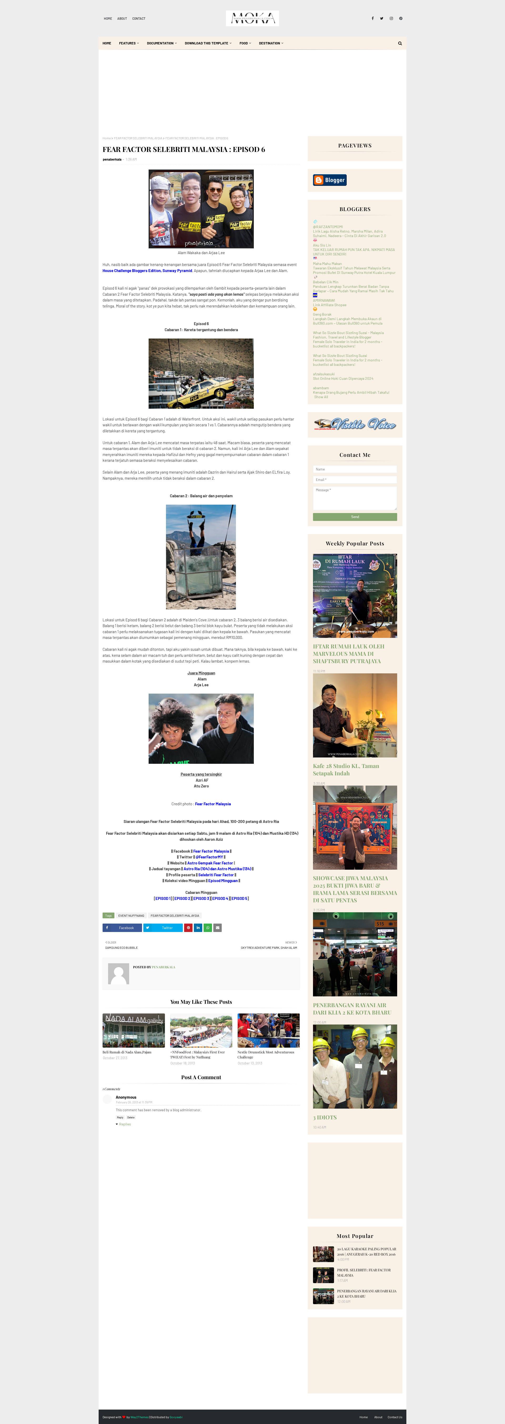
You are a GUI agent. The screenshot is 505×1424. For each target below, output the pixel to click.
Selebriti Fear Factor (216, 874)
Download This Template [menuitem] (206, 43)
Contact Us (395, 1417)
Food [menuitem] (244, 43)
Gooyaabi (176, 1417)
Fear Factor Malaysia (213, 803)
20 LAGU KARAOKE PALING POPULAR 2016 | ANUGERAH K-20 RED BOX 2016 (366, 1251)
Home (108, 18)
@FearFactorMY (209, 856)
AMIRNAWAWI (324, 300)
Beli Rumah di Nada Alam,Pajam (127, 1052)
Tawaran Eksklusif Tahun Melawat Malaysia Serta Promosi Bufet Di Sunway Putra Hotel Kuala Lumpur (354, 270)
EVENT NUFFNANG (131, 915)
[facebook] (373, 18)
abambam (321, 388)
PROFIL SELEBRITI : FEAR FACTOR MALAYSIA (364, 1272)
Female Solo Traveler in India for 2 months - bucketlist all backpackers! (347, 343)
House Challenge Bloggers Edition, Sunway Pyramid (147, 270)
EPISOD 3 (201, 898)
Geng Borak (322, 314)
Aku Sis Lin (322, 245)
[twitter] (381, 18)
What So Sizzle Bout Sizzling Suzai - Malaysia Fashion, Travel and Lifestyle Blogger (348, 334)
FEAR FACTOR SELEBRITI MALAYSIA (138, 138)
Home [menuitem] (107, 43)
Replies (125, 1124)
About (122, 18)
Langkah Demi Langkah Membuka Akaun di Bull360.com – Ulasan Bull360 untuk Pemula (347, 320)
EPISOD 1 (162, 898)
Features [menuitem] (127, 43)
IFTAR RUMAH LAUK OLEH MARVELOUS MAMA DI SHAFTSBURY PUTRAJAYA (349, 653)
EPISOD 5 (239, 898)
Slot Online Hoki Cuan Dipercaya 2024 (343, 378)
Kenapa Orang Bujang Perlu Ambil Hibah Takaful (351, 392)
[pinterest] (399, 18)
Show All (321, 397)
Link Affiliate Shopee (329, 305)
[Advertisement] (252, 97)
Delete (130, 1117)
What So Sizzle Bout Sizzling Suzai (340, 355)
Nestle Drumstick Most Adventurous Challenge (266, 1054)
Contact (138, 18)
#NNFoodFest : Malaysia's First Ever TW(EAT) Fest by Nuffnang (197, 1054)
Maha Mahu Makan (327, 263)
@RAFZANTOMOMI (328, 226)
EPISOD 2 (182, 898)
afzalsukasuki (324, 374)
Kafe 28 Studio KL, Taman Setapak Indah (346, 769)
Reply (120, 1117)
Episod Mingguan (223, 880)
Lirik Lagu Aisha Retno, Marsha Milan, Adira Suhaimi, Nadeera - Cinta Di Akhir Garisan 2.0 (349, 233)
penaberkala (112, 159)
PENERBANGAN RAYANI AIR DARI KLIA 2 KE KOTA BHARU (352, 1008)
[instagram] (391, 18)
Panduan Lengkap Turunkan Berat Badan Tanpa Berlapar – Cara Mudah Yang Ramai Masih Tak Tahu (353, 288)
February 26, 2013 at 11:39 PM (134, 1102)
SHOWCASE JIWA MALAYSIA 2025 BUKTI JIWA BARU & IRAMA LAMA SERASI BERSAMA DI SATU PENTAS (355, 889)
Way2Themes (139, 1417)
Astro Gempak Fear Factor (210, 862)
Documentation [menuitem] (160, 43)
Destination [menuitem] (269, 43)
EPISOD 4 (220, 898)
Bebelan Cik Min (326, 282)
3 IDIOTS (325, 1117)
